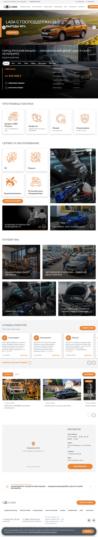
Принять (88, 531)
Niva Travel (52, 63)
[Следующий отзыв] (94, 363)
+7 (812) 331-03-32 (34, 1)
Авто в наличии (37, 6)
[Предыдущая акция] (4, 27)
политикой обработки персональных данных (42, 532)
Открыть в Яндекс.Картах (33, 466)
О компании (72, 6)
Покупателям (48, 6)
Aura (13, 63)
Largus (33, 63)
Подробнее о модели (16, 83)
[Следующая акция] (94, 27)
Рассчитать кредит (15, 87)
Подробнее (12, 32)
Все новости (88, 374)
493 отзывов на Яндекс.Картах (11, 329)
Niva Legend (42, 63)
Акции (62, 510)
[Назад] (89, 415)
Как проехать (80, 466)
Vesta (26, 63)
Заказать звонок (86, 502)
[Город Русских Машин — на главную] (10, 6)
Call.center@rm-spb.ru (76, 460)
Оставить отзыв (87, 328)
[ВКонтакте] (89, 520)
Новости (7, 374)
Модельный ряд (25, 6)
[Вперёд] (94, 415)
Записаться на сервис (13, 201)
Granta (6, 63)
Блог (65, 6)
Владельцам (58, 6)
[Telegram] (94, 520)
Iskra (19, 63)
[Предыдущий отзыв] (89, 363)
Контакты (81, 6)
